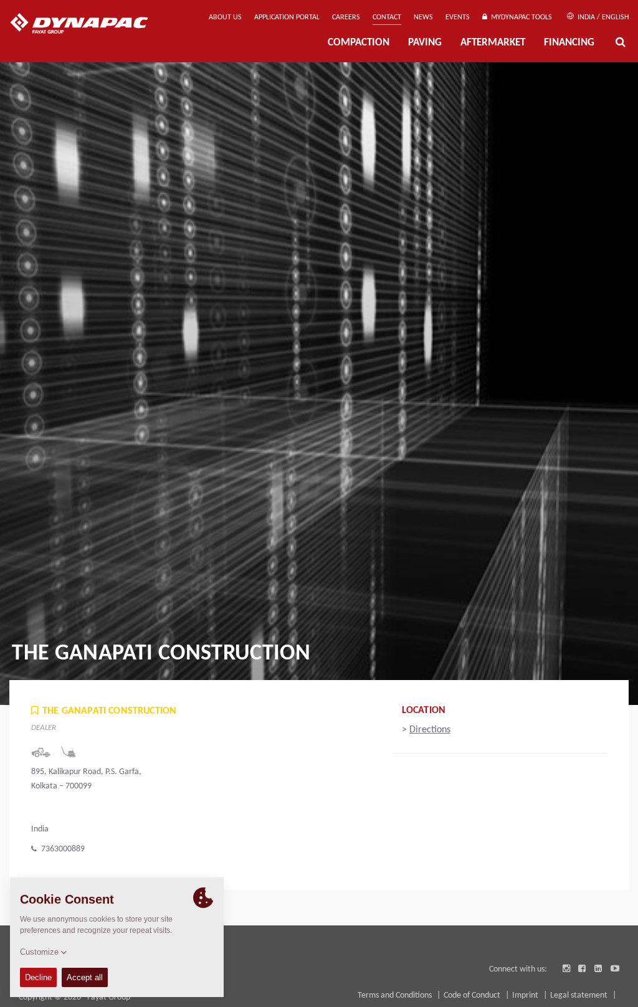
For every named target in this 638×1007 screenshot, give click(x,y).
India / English (602, 17)
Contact (387, 17)
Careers (346, 17)
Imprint (526, 995)
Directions (429, 730)
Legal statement (579, 995)
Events (457, 17)
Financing (569, 42)
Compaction (358, 42)
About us (225, 17)
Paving (425, 42)
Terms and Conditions (396, 995)
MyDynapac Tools (519, 17)
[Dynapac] (88, 24)
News (423, 17)
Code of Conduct (473, 995)
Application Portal (287, 17)
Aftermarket (492, 42)
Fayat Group (108, 997)
